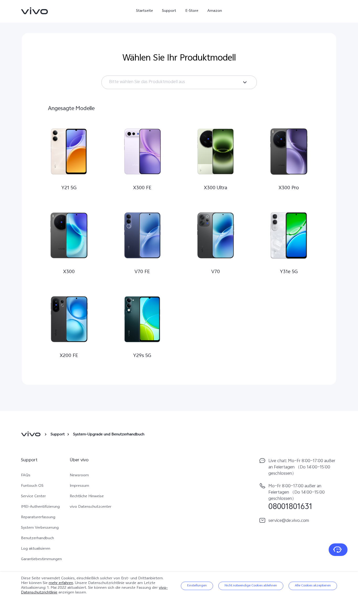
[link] (34, 10)
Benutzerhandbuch (37, 538)
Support (169, 11)
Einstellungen (197, 586)
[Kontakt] (338, 549)
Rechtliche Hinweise (87, 496)
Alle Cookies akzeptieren (313, 586)
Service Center (33, 496)
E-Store (191, 11)
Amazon (214, 11)
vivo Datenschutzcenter (90, 507)
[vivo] (31, 435)
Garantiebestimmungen (41, 559)
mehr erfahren (61, 583)
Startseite (144, 11)
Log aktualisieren (35, 549)
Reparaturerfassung (38, 517)
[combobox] (179, 82)
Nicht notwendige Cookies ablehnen (251, 586)
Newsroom (79, 475)
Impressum (79, 486)
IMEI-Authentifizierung (40, 507)
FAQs (25, 475)
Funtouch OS (32, 486)
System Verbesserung (40, 528)
